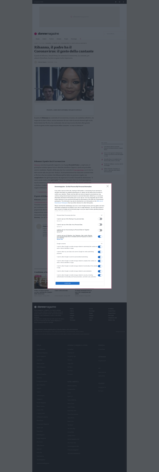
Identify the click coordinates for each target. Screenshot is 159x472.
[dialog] (79, 236)
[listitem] (79, 215)
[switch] (100, 219)
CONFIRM (68, 283)
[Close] (108, 186)
